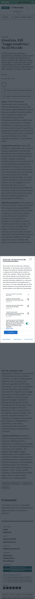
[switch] (27, 299)
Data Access (17, 339)
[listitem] (17, 294)
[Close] (31, 260)
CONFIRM (11, 332)
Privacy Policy (28, 339)
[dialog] (17, 299)
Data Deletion (6, 339)
